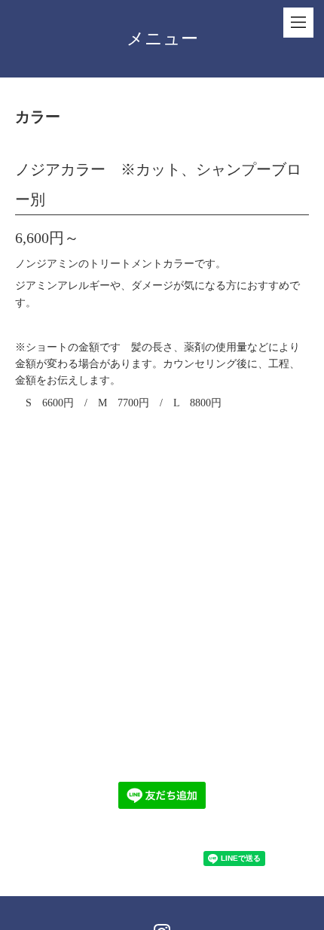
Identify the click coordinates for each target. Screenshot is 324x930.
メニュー (162, 38)
